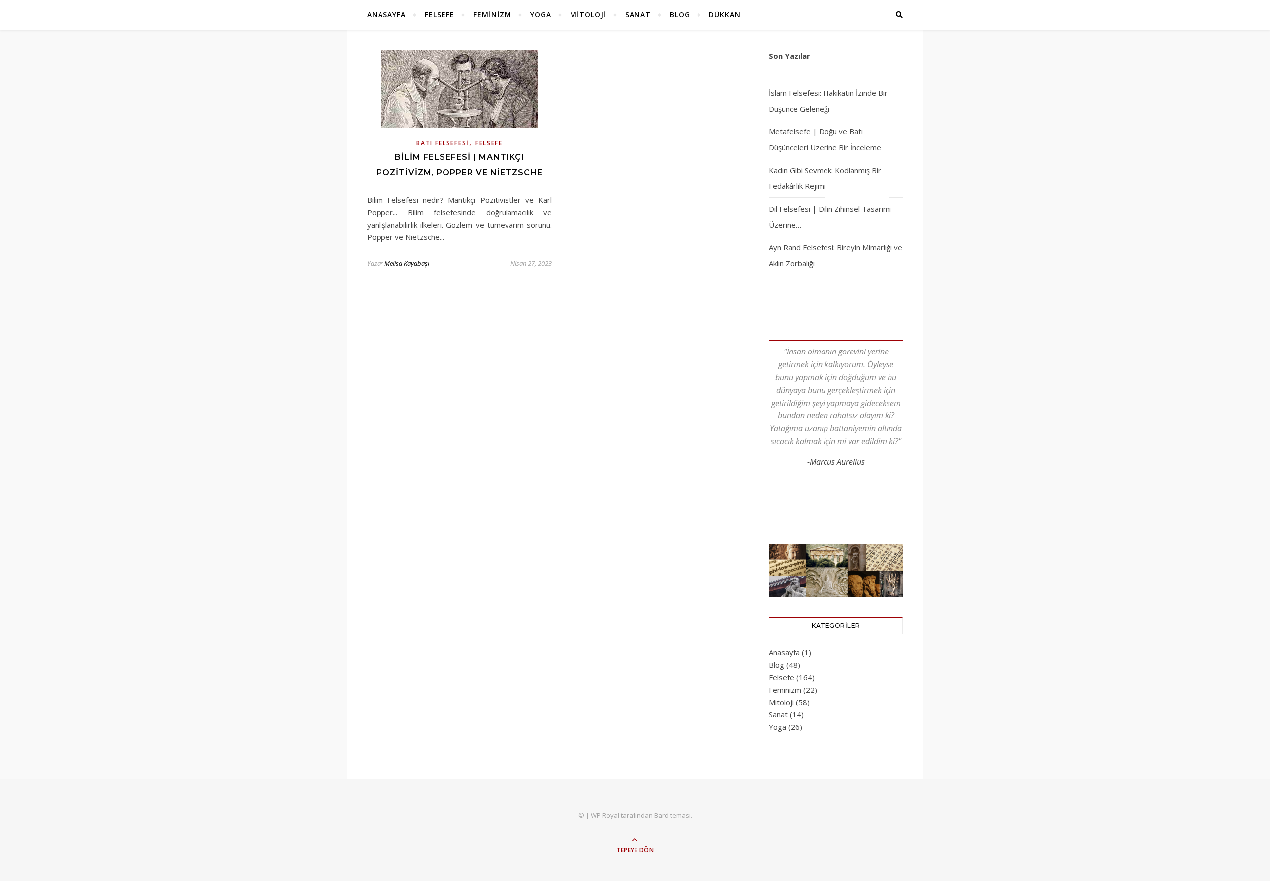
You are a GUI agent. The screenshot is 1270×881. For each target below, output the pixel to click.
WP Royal (605, 815)
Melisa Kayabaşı (406, 263)
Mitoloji (588, 14)
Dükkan (725, 14)
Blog (680, 14)
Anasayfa (386, 14)
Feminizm (492, 14)
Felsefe (439, 14)
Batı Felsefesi (442, 143)
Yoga (540, 14)
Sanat (638, 14)
